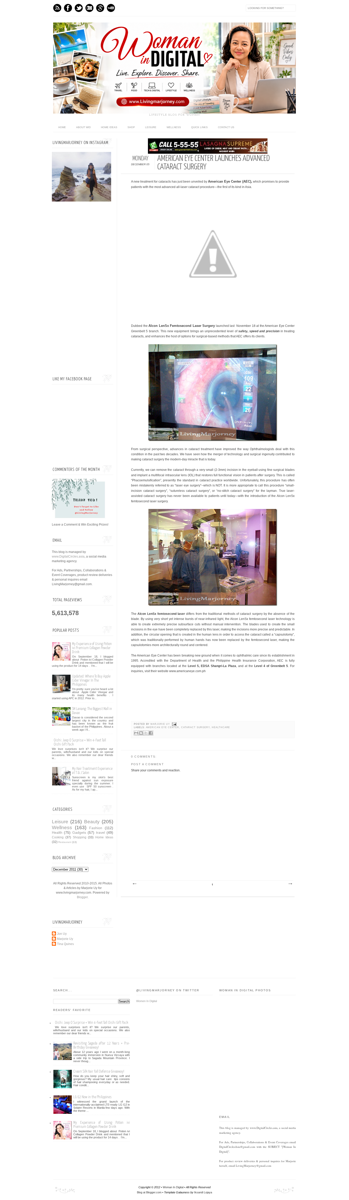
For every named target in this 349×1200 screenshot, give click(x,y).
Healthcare (221, 727)
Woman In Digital (173, 1187)
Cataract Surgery (195, 727)
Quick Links (199, 127)
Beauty (92, 821)
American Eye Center (162, 727)
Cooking (58, 837)
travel (100, 832)
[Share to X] (145, 733)
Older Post (290, 884)
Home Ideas (109, 127)
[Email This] (136, 733)
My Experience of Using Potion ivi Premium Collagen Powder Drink (92, 648)
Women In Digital (146, 1001)
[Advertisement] (82, 288)
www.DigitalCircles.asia (68, 556)
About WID (83, 127)
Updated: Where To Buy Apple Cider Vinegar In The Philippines (91, 680)
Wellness (174, 127)
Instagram (89, 8)
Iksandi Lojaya (203, 1192)
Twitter (79, 8)
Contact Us (226, 127)
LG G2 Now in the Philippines (92, 1097)
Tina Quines (65, 944)
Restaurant (64, 842)
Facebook (68, 8)
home (62, 127)
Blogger (82, 897)
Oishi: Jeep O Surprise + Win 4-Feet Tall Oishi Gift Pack (91, 1023)
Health (57, 832)
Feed (57, 8)
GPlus (100, 8)
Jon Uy (62, 934)
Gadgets (79, 832)
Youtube (111, 8)
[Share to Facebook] (150, 733)
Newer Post (134, 884)
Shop (131, 127)
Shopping (79, 837)
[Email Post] (174, 724)
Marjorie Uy (160, 724)
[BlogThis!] (141, 733)
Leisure (150, 127)
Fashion (95, 828)
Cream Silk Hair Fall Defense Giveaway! (98, 1071)
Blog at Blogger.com (149, 1192)
